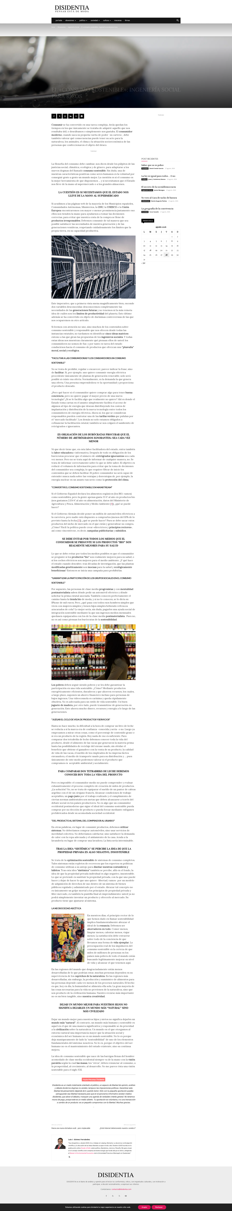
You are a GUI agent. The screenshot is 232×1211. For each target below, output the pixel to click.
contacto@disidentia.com (121, 1189)
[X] (59, 116)
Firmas (127, 20)
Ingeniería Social (73, 27)
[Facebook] (53, 116)
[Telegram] (81, 116)
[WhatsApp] (65, 116)
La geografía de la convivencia (157, 208)
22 (172, 250)
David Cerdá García (156, 168)
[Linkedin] (70, 116)
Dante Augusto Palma (159, 201)
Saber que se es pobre (152, 165)
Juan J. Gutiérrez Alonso (156, 179)
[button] (178, 21)
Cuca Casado (154, 212)
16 (177, 245)
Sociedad (94, 20)
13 (161, 245)
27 (161, 255)
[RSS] (112, 1196)
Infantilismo (145, 201)
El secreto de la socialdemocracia (158, 187)
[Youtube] (125, 1196)
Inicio (53, 27)
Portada (59, 20)
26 (156, 255)
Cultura (106, 20)
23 (177, 250)
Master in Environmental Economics (82, 1153)
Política (82, 20)
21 (166, 250)
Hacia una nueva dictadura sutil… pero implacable (70, 1128)
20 (161, 250)
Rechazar (159, 1207)
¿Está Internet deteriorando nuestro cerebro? (118, 1128)
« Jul (143, 263)
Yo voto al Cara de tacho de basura (159, 197)
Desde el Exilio (86, 1148)
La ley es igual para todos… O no (158, 176)
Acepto (144, 1207)
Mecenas (118, 20)
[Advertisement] (137, 8)
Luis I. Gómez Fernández (63, 102)
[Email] (76, 116)
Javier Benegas (159, 190)
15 (172, 245)
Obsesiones (69, 20)
